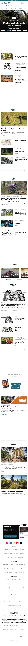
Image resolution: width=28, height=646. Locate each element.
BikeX (22, 625)
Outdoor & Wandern (14, 564)
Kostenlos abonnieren (10, 536)
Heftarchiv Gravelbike (19, 601)
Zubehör (13, 284)
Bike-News (8, 5)
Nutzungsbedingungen (10, 583)
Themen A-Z (15, 568)
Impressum (14, 579)
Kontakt (8, 579)
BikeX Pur (21, 568)
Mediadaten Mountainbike (18, 549)
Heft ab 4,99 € (15, 387)
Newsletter (3, 5)
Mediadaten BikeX (7, 549)
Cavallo (11, 629)
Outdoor (6, 636)
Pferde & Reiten (7, 568)
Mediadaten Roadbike (7, 553)
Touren (13, 444)
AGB (19, 579)
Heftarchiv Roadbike (19, 597)
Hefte (12, 0)
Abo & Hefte (18, 605)
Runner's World (18, 636)
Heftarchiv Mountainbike (8, 597)
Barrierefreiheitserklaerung (18, 587)
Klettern (22, 564)
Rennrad (20, 5)
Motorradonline (20, 633)
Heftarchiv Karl (10, 605)
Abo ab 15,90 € (16, 384)
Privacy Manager (7, 587)
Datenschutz (19, 583)
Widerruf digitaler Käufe (19, 572)
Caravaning (5, 629)
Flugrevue (17, 629)
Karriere (14, 590)
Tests (13, 178)
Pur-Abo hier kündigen (8, 572)
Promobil (12, 636)
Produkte (16, 0)
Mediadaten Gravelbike (9, 557)
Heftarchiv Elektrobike (8, 601)
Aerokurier (6, 625)
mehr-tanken (6, 633)
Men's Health (13, 633)
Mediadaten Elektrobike (19, 553)
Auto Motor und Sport (14, 625)
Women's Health (14, 640)
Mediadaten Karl (20, 557)
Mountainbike (13, 5)
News (13, 109)
